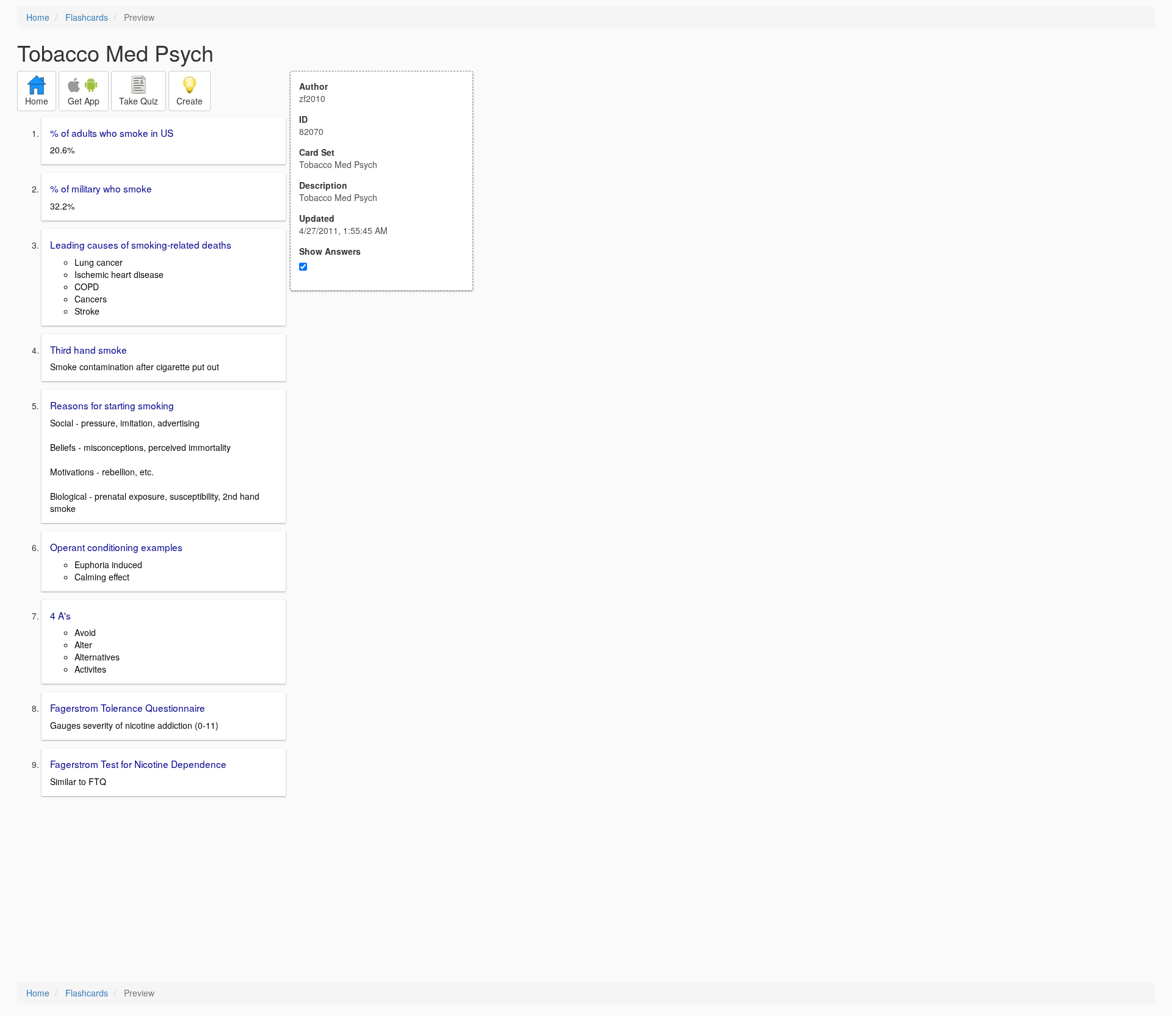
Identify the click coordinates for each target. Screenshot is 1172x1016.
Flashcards (86, 17)
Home (37, 17)
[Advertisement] (388, 410)
